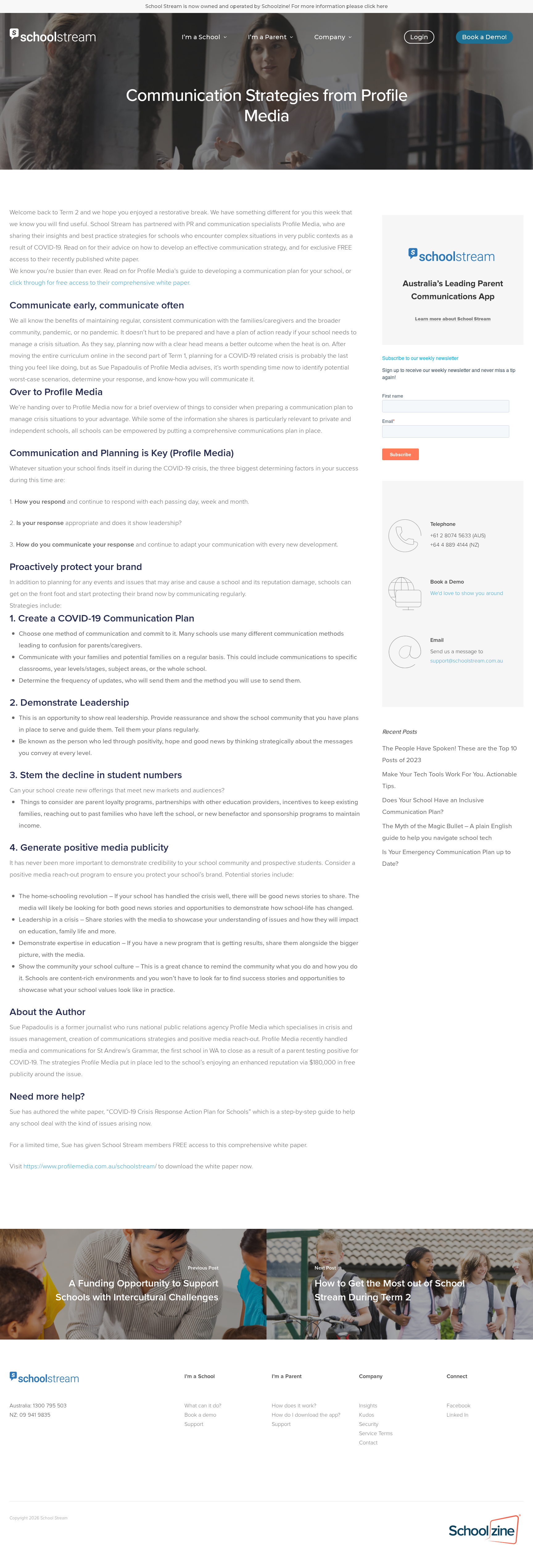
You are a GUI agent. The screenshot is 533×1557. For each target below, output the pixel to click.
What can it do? (202, 1406)
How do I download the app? (306, 1415)
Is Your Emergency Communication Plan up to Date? (446, 857)
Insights (368, 1406)
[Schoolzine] (484, 1545)
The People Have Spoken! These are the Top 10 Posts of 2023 (449, 754)
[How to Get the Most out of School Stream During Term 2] (399, 1284)
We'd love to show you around (466, 593)
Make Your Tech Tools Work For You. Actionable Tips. (449, 780)
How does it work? (294, 1406)
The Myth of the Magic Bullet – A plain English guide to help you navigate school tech (447, 831)
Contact (368, 1443)
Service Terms (376, 1433)
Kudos (366, 1415)
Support (193, 1424)
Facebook (458, 1406)
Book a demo (200, 1415)
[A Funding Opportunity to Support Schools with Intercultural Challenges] (133, 1284)
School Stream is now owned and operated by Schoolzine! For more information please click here (266, 6)
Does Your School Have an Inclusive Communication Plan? (433, 805)
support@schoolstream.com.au (466, 661)
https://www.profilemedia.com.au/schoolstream (89, 1166)
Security (368, 1424)
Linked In (458, 1415)
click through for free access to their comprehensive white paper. (100, 282)
